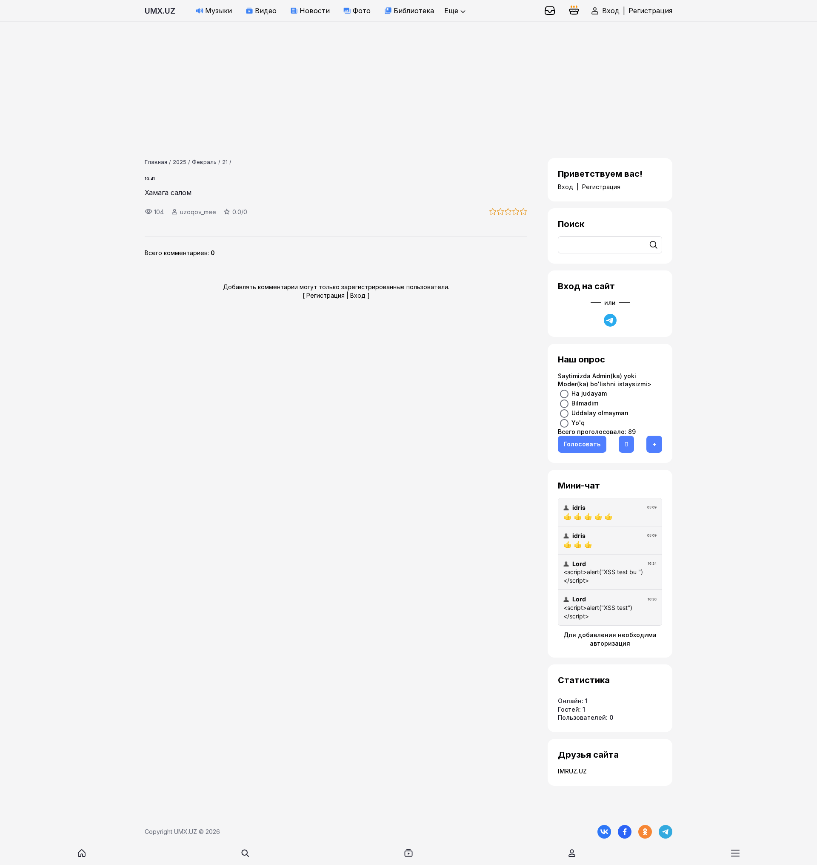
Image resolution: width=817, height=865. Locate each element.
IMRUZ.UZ (572, 771)
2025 (179, 161)
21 (225, 161)
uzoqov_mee (198, 212)
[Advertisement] (255, 81)
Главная (156, 161)
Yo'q (578, 422)
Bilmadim (584, 402)
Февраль (204, 161)
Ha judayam (589, 393)
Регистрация (650, 10)
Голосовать (582, 444)
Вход (611, 10)
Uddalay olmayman (599, 412)
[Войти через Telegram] (610, 320)
